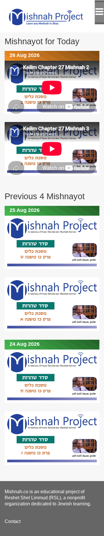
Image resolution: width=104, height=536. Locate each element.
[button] (99, 12)
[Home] (52, 16)
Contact (13, 521)
